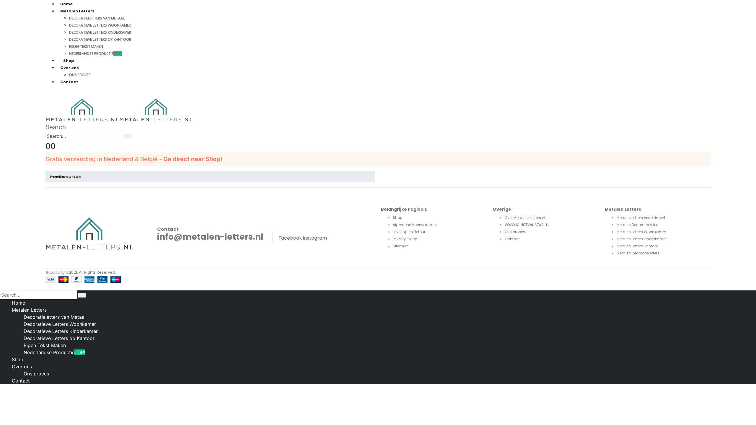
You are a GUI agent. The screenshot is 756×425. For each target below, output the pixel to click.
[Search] (127, 136)
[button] (55, 127)
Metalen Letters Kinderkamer (642, 238)
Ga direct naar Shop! (192, 159)
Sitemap (400, 246)
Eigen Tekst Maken (86, 46)
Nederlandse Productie (95, 53)
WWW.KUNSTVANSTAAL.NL (527, 224)
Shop (68, 60)
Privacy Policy (405, 238)
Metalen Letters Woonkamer (641, 231)
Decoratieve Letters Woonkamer (100, 25)
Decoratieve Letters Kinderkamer (100, 32)
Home (18, 303)
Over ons (22, 367)
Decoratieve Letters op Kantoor (100, 39)
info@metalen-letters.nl (210, 237)
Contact (69, 82)
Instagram (315, 238)
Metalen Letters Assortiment (641, 217)
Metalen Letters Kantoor (637, 246)
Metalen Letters (29, 310)
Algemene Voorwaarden (415, 224)
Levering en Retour (409, 231)
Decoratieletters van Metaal (97, 18)
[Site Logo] (119, 110)
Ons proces (515, 231)
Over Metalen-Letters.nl (525, 217)
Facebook (290, 238)
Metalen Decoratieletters (638, 224)
